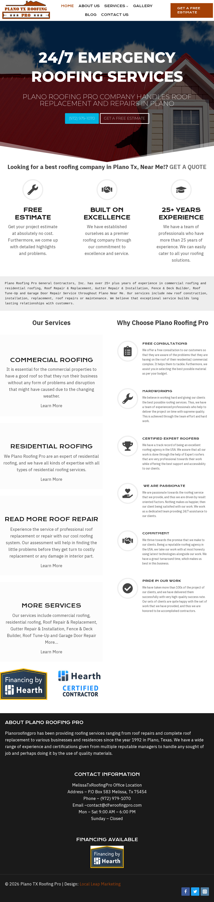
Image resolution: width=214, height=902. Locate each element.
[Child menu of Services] (116, 6)
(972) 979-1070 (115, 798)
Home (67, 6)
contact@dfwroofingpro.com (114, 805)
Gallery (142, 6)
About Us (89, 6)
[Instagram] (205, 891)
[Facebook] (185, 891)
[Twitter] (195, 891)
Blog (91, 15)
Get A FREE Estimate (188, 10)
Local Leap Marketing (100, 884)
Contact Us (115, 15)
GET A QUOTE (187, 167)
